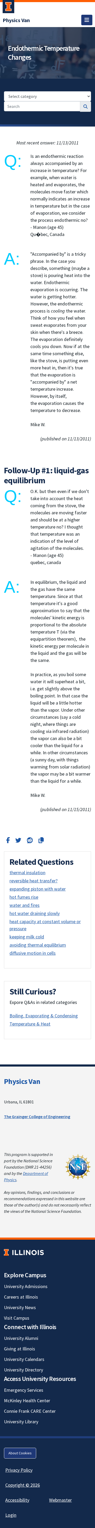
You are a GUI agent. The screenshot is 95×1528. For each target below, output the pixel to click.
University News (20, 1307)
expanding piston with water (38, 889)
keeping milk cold (27, 937)
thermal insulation (27, 872)
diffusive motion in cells (33, 953)
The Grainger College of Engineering (37, 1116)
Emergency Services (23, 1390)
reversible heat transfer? (34, 881)
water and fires (25, 905)
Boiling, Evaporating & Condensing (44, 1016)
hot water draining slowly (35, 913)
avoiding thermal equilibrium (38, 945)
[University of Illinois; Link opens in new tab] (24, 1252)
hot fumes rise (24, 897)
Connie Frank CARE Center (30, 1411)
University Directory (23, 1370)
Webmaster (60, 1500)
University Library (21, 1422)
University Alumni (21, 1338)
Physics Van (22, 1081)
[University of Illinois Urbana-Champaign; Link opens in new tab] (8, 7)
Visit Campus (16, 1318)
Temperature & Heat (30, 1024)
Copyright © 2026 (22, 1485)
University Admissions (26, 1286)
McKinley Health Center (27, 1401)
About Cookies (20, 1453)
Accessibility (17, 1500)
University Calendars (24, 1359)
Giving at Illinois (19, 1349)
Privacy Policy (18, 1470)
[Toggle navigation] (86, 20)
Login (10, 1515)
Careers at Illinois (21, 1297)
